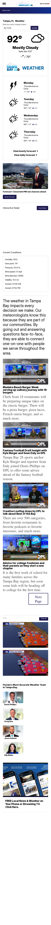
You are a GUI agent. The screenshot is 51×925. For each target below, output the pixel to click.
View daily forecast (25, 155)
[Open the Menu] (4, 4)
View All (43, 618)
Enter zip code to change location (14, 24)
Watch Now (44, 3)
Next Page (38, 598)
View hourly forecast (25, 151)
